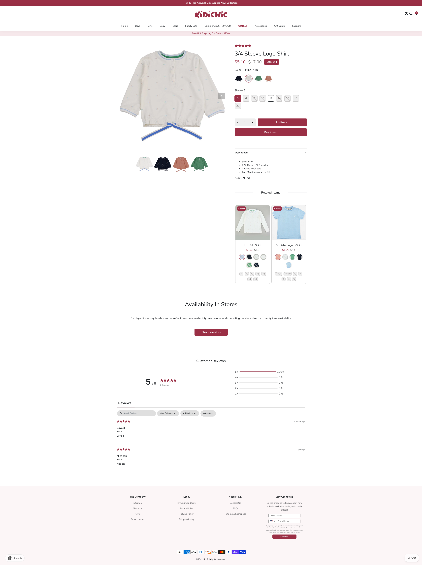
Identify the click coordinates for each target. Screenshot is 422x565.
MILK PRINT (263, 257)
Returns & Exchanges (235, 513)
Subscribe (284, 536)
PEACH (278, 257)
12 (263, 274)
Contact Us (235, 503)
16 (256, 279)
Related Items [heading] (270, 192)
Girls (150, 26)
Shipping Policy (186, 519)
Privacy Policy (187, 508)
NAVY (249, 257)
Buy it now (270, 132)
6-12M (288, 274)
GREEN (249, 265)
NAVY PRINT (256, 265)
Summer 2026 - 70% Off (218, 26)
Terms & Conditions (186, 503)
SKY (242, 257)
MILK (256, 257)
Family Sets (191, 26)
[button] (259, 372)
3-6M (278, 274)
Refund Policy (187, 513)
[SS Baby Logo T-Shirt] (289, 222)
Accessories (261, 26)
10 (258, 274)
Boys (137, 26)
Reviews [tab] (125, 403)
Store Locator (137, 519)
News (137, 513)
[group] (253, 244)
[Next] (221, 96)
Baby (162, 26)
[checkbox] (208, 413)
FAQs (235, 508)
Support (296, 26)
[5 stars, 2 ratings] (244, 46)
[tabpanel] (211, 440)
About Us (137, 508)
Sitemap (137, 503)
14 (250, 279)
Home (124, 26)
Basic (175, 26)
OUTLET (242, 26)
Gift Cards (279, 26)
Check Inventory (211, 332)
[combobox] (272, 521)
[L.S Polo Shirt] (252, 222)
